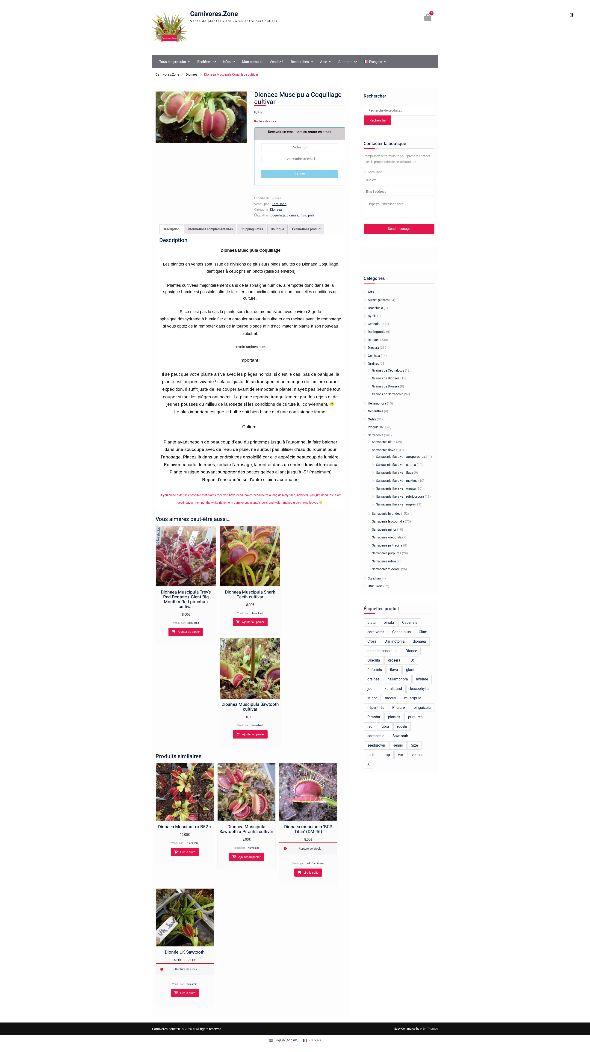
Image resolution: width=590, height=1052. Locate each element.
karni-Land (393, 688)
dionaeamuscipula (382, 651)
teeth (371, 755)
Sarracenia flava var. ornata (396, 488)
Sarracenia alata (383, 442)
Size (414, 745)
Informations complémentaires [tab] (210, 229)
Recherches (300, 61)
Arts (371, 292)
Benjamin (191, 984)
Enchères (204, 61)
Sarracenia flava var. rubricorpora (400, 496)
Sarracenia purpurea (386, 553)
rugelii (402, 726)
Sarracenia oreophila (386, 537)
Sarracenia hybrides (386, 513)
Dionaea (192, 74)
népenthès (375, 707)
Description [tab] (171, 229)
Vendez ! (276, 61)
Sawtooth (400, 736)
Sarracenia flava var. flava (394, 472)
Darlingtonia (376, 332)
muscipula (307, 215)
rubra (385, 726)
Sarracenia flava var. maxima (397, 480)
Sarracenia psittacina (387, 545)
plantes (394, 717)
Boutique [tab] (277, 229)
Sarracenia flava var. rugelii (395, 504)
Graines (373, 363)
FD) (411, 660)
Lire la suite (187, 852)
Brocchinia (375, 308)
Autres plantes (378, 300)
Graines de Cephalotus (388, 370)
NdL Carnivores (315, 863)
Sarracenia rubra (384, 561)
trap (387, 755)
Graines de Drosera (385, 386)
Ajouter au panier (189, 631)
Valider (299, 173)
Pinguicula (375, 427)
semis (398, 745)
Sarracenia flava (383, 450)
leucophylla (419, 688)
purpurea (415, 717)
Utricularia (375, 586)
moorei (390, 698)
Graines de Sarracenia (387, 394)
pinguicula (422, 707)
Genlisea (374, 356)
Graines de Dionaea (386, 378)
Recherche (377, 120)
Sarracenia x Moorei (386, 569)
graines (373, 679)
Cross (372, 641)
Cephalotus (376, 324)
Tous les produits (172, 61)
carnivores (375, 632)
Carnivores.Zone (214, 14)
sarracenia (375, 736)
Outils (372, 419)
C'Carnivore (192, 843)
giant (410, 670)
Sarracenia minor (384, 529)
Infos (227, 61)
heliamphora (397, 679)
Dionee (411, 651)
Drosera (373, 347)
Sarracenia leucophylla (388, 521)
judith (372, 688)
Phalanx (399, 707)
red (369, 726)
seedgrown (376, 745)
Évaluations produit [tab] (306, 229)
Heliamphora (377, 403)
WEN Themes (429, 1028)
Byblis (372, 316)
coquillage (278, 215)
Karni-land (279, 204)
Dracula (373, 660)
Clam (423, 632)
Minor (372, 698)
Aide (323, 61)
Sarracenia (375, 435)
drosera (394, 660)
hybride (422, 679)
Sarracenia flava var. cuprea (396, 465)
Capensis (409, 622)
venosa (418, 755)
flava (394, 670)
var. (401, 755)
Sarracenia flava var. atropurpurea (400, 456)
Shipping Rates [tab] (252, 229)
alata (371, 622)
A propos (345, 61)
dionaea (292, 215)
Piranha (373, 717)
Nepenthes (375, 411)
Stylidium (374, 578)
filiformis (374, 670)
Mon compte (252, 61)
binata (389, 622)
